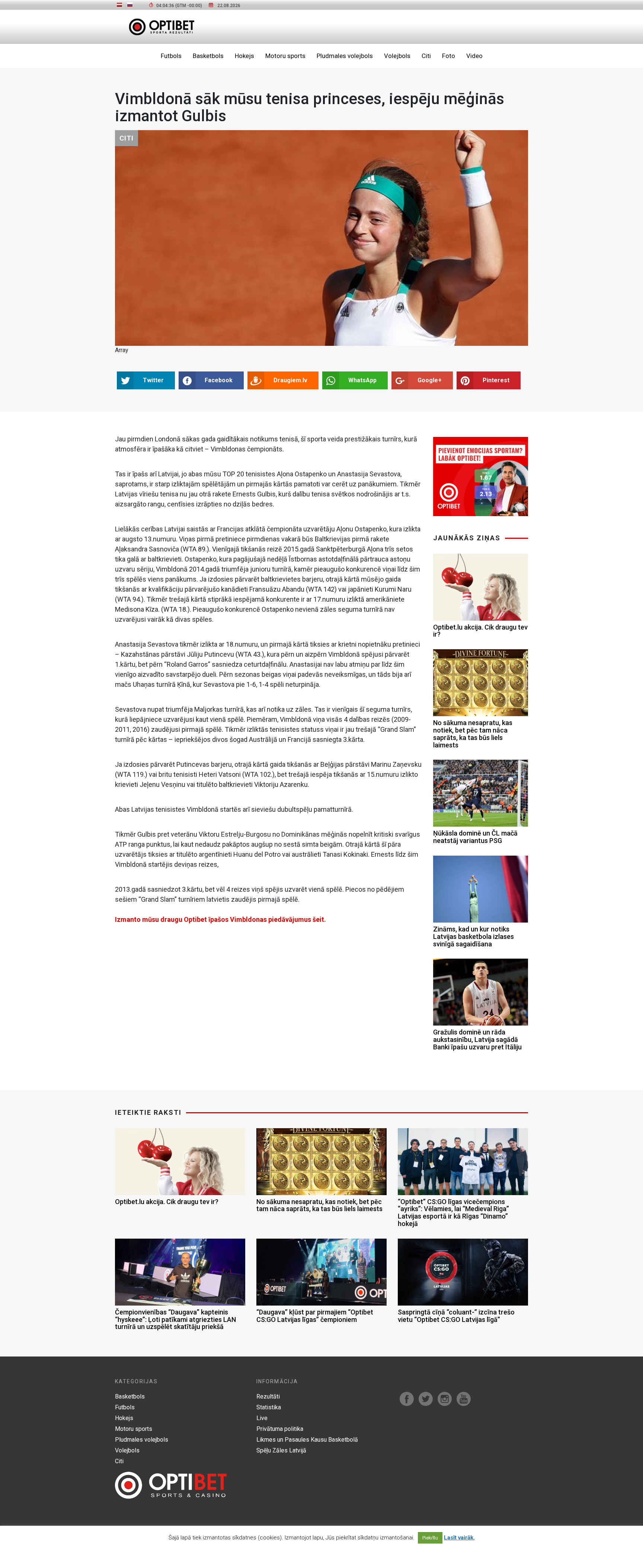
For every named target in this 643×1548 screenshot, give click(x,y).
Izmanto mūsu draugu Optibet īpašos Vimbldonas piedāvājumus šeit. (220, 919)
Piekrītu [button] (430, 1538)
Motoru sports (285, 55)
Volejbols (397, 55)
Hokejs (244, 55)
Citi (426, 55)
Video (474, 55)
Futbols (171, 55)
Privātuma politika (279, 1428)
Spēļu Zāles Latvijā (281, 1450)
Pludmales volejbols (345, 55)
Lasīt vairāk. (459, 1537)
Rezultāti (268, 1396)
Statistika (268, 1407)
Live (262, 1418)
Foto (448, 55)
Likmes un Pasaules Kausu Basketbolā (307, 1439)
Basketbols (208, 55)
